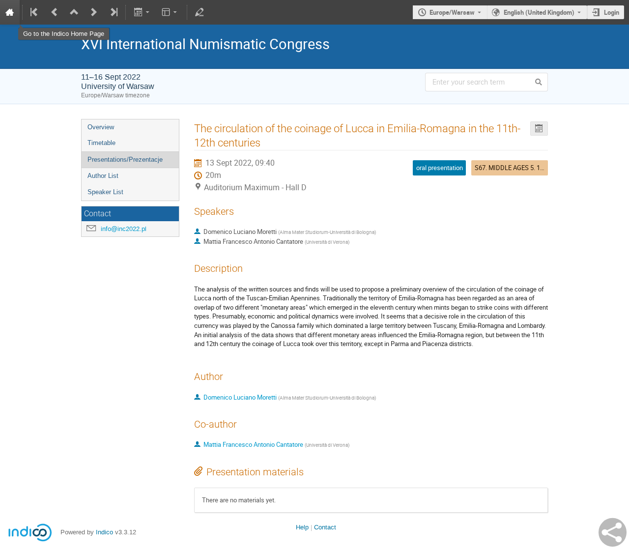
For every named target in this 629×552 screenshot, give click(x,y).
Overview (100, 127)
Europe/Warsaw (452, 12)
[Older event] (54, 12)
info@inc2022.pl (123, 229)
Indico (104, 532)
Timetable (101, 142)
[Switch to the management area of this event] (199, 12)
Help (302, 527)
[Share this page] (613, 532)
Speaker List (105, 192)
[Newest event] (113, 12)
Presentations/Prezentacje (125, 159)
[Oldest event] (35, 12)
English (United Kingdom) (539, 12)
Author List (102, 175)
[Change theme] (170, 12)
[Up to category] (74, 12)
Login (611, 12)
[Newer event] (94, 12)
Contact (325, 527)
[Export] (142, 12)
